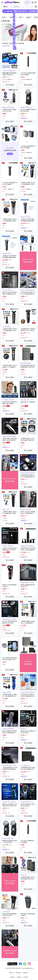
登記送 (14, 15)
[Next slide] (35, 60)
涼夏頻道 (14, 29)
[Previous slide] (21, 60)
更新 (31, 968)
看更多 (14, 48)
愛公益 (14, 44)
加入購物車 (11, 85)
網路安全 (12, 977)
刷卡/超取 (14, 37)
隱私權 (19, 977)
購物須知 (25, 972)
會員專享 (14, 40)
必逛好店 (14, 33)
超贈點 (34, 11)
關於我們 (18, 972)
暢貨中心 (14, 18)
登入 (27, 2)
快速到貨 (14, 22)
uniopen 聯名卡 (22, 11)
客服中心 (11, 972)
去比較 (10, 154)
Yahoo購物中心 (12, 2)
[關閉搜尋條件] (11, 6)
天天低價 (14, 26)
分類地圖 (25, 977)
